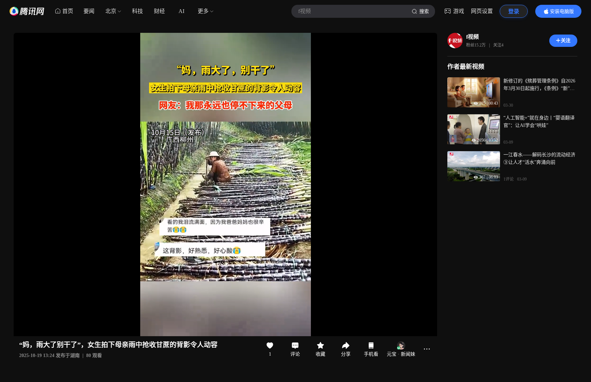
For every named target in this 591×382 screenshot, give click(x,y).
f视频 (472, 37)
